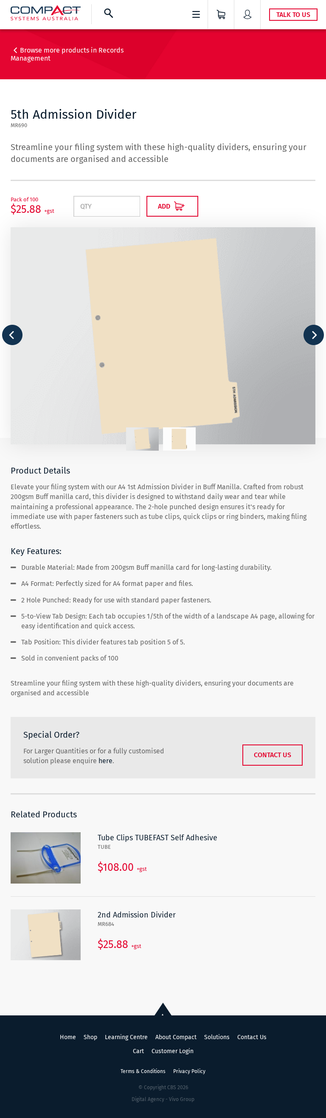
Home (68, 1037)
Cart (138, 1051)
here (105, 761)
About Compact (176, 1037)
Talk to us (293, 15)
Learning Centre (126, 1037)
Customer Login (173, 1051)
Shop (90, 1037)
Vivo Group (181, 1099)
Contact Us (272, 755)
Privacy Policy (189, 1071)
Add (165, 206)
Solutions (217, 1037)
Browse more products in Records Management (67, 54)
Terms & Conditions (143, 1071)
